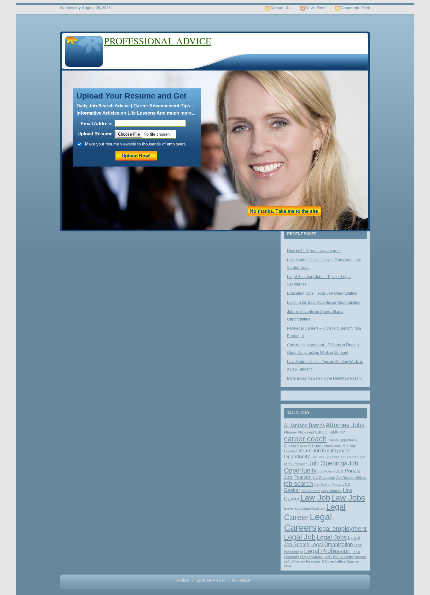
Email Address (96, 123)
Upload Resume (94, 133)
